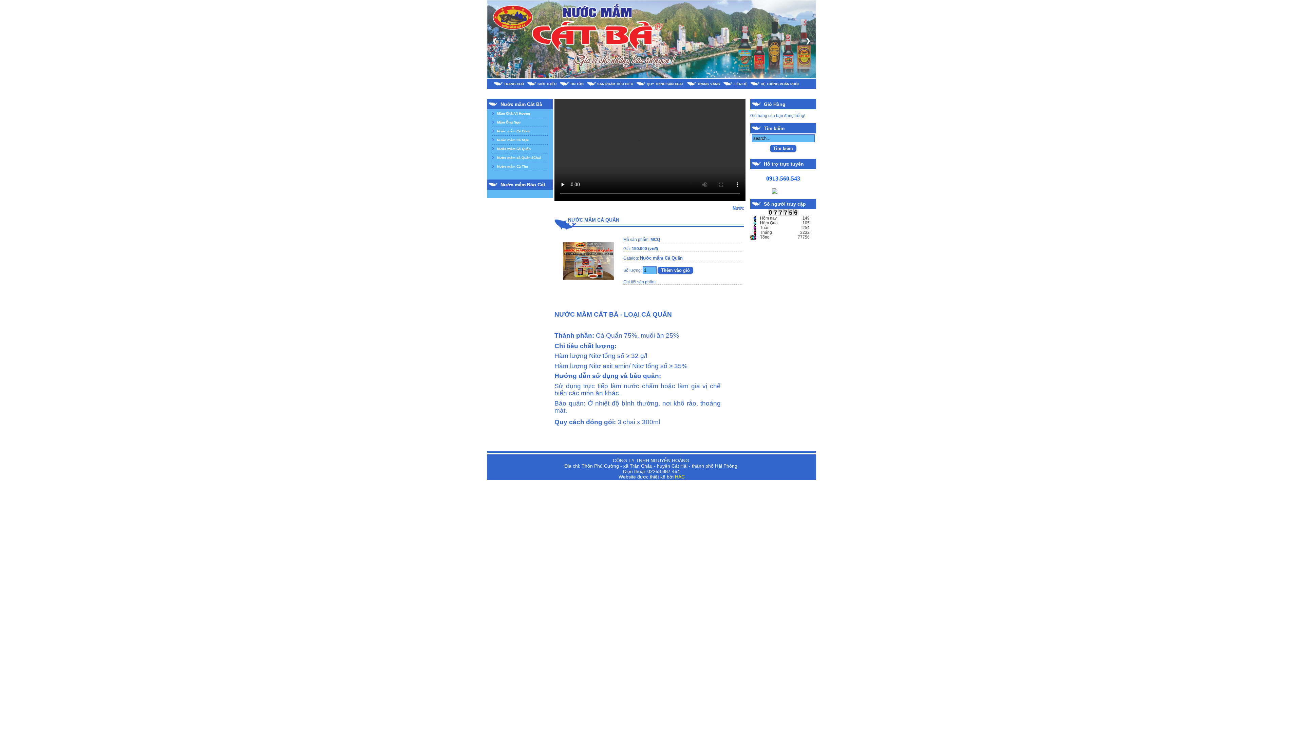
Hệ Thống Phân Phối (780, 84)
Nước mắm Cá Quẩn (514, 149)
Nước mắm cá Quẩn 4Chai (519, 157)
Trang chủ (514, 84)
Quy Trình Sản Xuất (665, 84)
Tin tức (577, 84)
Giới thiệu (546, 84)
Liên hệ (740, 84)
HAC (680, 477)
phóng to (588, 282)
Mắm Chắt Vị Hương (513, 113)
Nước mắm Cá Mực (513, 140)
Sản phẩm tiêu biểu (615, 84)
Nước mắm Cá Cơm (513, 131)
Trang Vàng (708, 84)
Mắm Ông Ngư (509, 122)
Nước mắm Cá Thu (512, 166)
